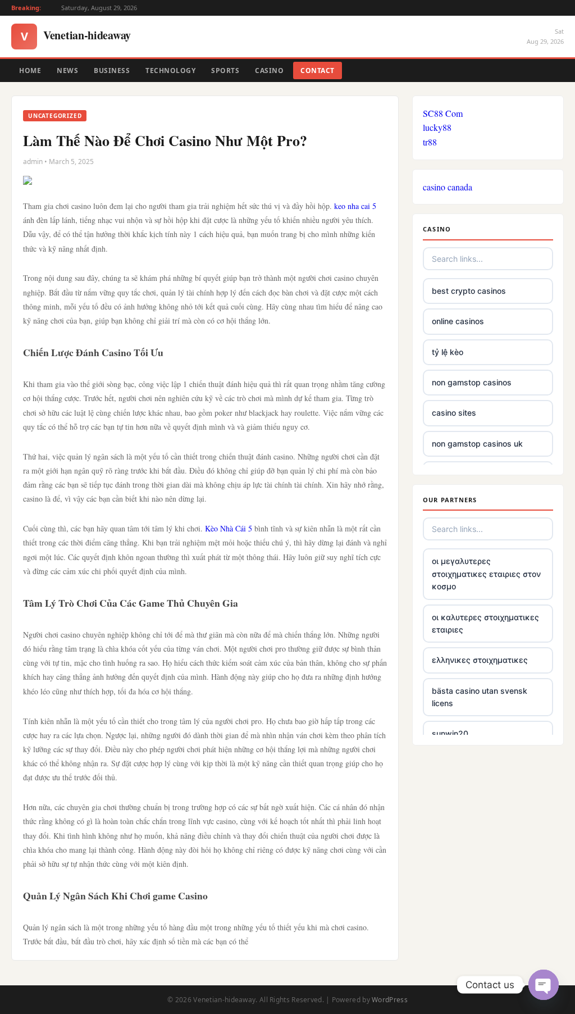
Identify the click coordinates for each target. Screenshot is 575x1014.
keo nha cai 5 (355, 206)
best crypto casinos (469, 290)
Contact (317, 70)
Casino (269, 70)
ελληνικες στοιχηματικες (480, 660)
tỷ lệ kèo (447, 352)
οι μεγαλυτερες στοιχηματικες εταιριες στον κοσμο (486, 573)
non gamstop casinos (472, 382)
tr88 (430, 142)
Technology (170, 70)
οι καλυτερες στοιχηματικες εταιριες (485, 623)
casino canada (447, 187)
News (67, 70)
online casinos (458, 321)
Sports (225, 70)
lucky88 (437, 127)
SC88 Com (443, 113)
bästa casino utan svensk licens (479, 697)
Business (112, 70)
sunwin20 (450, 733)
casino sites (454, 412)
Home (30, 70)
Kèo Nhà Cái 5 (228, 528)
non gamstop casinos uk (477, 443)
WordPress (390, 999)
